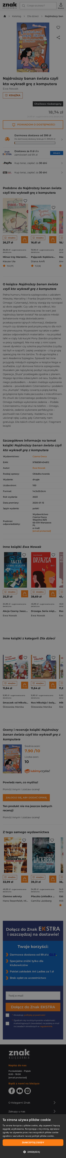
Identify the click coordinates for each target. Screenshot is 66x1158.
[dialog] (33, 1136)
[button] (33, 1152)
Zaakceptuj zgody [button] (33, 1142)
